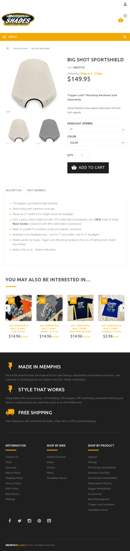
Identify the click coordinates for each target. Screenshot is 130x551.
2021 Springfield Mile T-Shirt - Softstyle (18, 328)
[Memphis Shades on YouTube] (49, 521)
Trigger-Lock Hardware (101, 504)
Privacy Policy (13, 483)
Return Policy (13, 472)
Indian (50, 462)
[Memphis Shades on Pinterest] (39, 521)
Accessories (95, 494)
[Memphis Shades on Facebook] (10, 521)
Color (71, 136)
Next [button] (123, 308)
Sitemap (10, 499)
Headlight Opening (80, 123)
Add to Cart (91, 167)
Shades (15, 545)
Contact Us (12, 456)
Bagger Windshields (99, 488)
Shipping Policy (14, 478)
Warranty (11, 467)
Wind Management (99, 499)
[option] (19, 131)
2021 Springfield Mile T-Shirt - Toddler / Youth (111, 328)
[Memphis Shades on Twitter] (19, 521)
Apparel (92, 456)
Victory (51, 467)
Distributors (12, 494)
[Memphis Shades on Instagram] (29, 521)
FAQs (9, 462)
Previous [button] (6, 308)
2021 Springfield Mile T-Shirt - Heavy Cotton (49, 328)
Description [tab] (14, 190)
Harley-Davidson (56, 456)
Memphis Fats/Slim (99, 472)
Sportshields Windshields (102, 478)
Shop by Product (20, 48)
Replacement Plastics (100, 483)
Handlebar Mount (57, 478)
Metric (50, 472)
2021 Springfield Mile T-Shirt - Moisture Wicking (80, 328)
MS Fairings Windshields (102, 467)
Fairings (92, 462)
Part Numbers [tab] (36, 190)
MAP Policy (12, 488)
